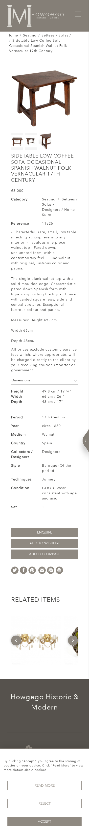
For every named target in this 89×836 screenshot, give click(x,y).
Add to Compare (44, 554)
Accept (44, 821)
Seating (30, 35)
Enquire (44, 532)
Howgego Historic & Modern (45, 702)
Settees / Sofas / (56, 35)
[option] (36, 640)
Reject (45, 803)
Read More (45, 785)
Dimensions (20, 380)
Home (12, 35)
